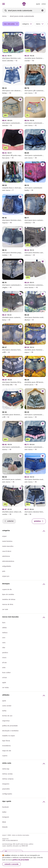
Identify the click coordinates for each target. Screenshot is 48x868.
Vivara (4, 657)
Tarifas (4, 711)
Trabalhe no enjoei (8, 736)
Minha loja (5, 769)
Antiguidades (6, 566)
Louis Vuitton (6, 672)
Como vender (6, 706)
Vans (3, 642)
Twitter (4, 812)
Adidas (4, 627)
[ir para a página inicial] (24, 5)
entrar (44, 4)
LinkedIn (5, 827)
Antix (3, 667)
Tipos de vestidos (8, 594)
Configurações (7, 794)
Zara (3, 637)
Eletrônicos (6, 556)
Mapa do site (6, 750)
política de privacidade (21, 860)
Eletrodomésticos (8, 561)
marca (38, 24)
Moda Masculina (7, 546)
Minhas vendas (7, 774)
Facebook (5, 807)
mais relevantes (9, 24)
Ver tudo (5, 609)
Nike (3, 647)
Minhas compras (8, 779)
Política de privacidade (10, 726)
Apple (4, 682)
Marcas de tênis (7, 604)
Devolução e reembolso (10, 731)
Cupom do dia (7, 589)
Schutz (4, 677)
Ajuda (4, 701)
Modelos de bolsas (8, 599)
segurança (5, 721)
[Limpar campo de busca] (42, 10)
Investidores (6, 745)
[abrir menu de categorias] (3, 4)
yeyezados (6, 789)
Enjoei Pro (5, 576)
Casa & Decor (6, 551)
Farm (3, 622)
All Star (4, 662)
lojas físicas (6, 740)
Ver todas (5, 687)
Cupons (4, 755)
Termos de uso (7, 716)
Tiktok (4, 822)
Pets (3, 571)
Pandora (5, 652)
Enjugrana (5, 784)
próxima (37, 521)
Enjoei (4, 536)
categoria (25, 24)
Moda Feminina (7, 541)
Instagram (5, 817)
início (4, 16)
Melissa (4, 632)
